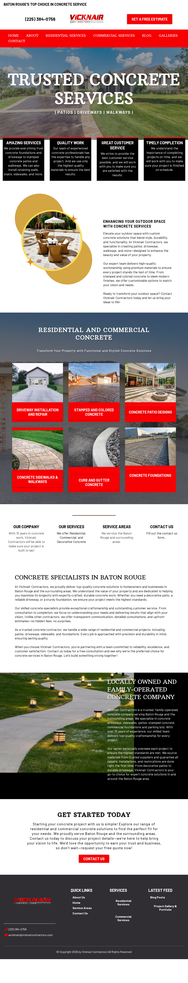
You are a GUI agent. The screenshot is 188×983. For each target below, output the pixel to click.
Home (13, 35)
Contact (16, 41)
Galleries (168, 35)
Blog (146, 35)
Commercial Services (114, 35)
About (32, 35)
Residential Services (66, 35)
